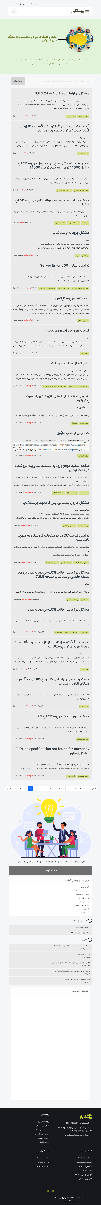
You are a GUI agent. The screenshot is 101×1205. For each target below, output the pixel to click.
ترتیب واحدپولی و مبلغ (81, 190)
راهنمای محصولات (84, 1162)
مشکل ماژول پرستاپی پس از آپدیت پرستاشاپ (56, 503)
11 (45, 788)
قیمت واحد (84, 353)
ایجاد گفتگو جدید (50, 870)
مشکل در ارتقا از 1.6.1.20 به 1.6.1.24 (62, 93)
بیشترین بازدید (83, 901)
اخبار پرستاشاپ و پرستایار (80, 932)
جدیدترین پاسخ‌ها (82, 890)
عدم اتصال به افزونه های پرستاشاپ (55, 386)
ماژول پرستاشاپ (85, 1178)
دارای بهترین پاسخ (82, 905)
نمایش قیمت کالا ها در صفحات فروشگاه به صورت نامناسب (53, 538)
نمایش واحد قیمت (52, 562)
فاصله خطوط (84, 423)
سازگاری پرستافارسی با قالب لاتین (65, 632)
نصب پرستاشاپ (83, 320)
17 (15, 788)
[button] (87, 11)
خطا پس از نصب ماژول (73, 433)
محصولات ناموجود (73, 223)
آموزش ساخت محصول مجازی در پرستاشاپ (76, 979)
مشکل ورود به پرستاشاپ (70, 233)
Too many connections (47, 288)
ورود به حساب (43, 1162)
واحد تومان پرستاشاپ (64, 190)
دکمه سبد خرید (60, 223)
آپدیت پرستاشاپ (82, 525)
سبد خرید (85, 223)
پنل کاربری (44, 1151)
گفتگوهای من (84, 887)
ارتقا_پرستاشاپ (83, 116)
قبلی (94, 788)
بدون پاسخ (85, 912)
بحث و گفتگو (44, 1142)
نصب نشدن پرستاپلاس (72, 298)
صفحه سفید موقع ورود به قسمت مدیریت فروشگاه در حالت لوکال (52, 468)
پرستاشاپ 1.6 (71, 116)
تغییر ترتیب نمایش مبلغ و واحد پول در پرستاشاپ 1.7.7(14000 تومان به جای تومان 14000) (53, 165)
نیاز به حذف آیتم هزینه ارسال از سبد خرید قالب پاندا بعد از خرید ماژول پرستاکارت (51, 644)
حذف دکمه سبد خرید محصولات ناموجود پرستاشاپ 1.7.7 (52, 202)
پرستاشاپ (85, 255)
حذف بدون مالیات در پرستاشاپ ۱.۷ (63, 716)
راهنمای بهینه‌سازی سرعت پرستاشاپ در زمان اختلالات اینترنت (70, 946)
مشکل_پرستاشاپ (69, 525)
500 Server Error (63, 288)
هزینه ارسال (84, 669)
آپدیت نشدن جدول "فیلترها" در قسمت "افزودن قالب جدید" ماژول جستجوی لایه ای (54, 128)
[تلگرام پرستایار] (52, 1191)
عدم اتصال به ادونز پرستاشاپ (67, 363)
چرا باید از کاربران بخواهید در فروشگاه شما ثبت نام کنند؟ (72, 971)
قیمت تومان (71, 776)
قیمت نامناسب (66, 562)
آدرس (77, 255)
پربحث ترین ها (84, 898)
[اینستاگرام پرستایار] (48, 1191)
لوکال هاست (84, 493)
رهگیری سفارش (42, 1158)
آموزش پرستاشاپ (82, 927)
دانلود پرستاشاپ (33, 4)
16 (20, 788)
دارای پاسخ (85, 908)
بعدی (9, 788)
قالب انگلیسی (83, 632)
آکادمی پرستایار (43, 1138)
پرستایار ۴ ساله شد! (83, 954)
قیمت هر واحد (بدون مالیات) (67, 330)
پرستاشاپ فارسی (73, 599)
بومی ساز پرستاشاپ (19, 4)
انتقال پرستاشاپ (82, 776)
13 (36, 788)
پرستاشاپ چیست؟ (41, 1121)
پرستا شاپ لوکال (72, 493)
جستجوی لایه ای (83, 153)
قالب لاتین (84, 599)
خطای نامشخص (83, 456)
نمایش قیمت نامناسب (81, 562)
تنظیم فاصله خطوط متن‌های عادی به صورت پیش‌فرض (57, 398)
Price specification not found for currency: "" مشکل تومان (52, 751)
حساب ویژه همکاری (84, 1158)
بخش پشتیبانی (85, 1166)
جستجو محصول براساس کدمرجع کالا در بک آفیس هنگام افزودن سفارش (53, 681)
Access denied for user (80, 288)
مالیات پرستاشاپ (82, 739)
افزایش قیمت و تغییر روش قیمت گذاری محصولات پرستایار (71, 963)
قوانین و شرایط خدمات (83, 1174)
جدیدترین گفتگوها (82, 894)
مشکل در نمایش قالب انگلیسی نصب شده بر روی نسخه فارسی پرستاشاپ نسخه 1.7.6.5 (53, 574)
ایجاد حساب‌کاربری (41, 1166)
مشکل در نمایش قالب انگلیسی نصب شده (58, 610)
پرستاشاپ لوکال (58, 493)
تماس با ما (87, 1170)
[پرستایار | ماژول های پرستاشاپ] (86, 1116)
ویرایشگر (74, 423)
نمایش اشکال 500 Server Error (64, 266)
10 (50, 788)
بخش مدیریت (83, 706)
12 (41, 788)
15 (25, 788)
